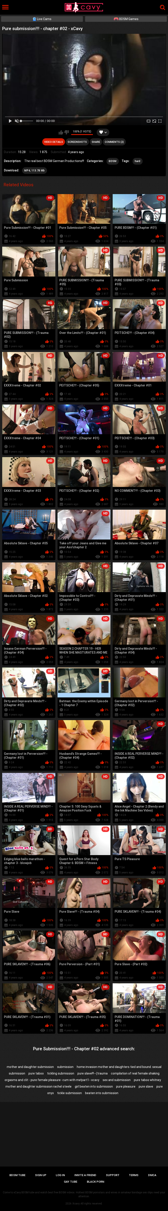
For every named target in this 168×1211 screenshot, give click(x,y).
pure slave (146, 1086)
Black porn (95, 1181)
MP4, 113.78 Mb (34, 170)
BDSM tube (17, 1175)
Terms (133, 1175)
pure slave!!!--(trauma (92, 1073)
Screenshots (77, 141)
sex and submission (117, 1080)
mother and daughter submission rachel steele (38, 1086)
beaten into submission (101, 1093)
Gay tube (70, 1181)
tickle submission (69, 1093)
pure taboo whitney (147, 1080)
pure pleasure (125, 1086)
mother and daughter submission (30, 1067)
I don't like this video (66, 132)
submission (65, 1067)
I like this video (61, 132)
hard (137, 161)
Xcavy (76, 1203)
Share (96, 141)
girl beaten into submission (94, 1086)
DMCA (152, 1175)
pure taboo (36, 1073)
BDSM (112, 161)
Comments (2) (114, 141)
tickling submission (60, 1073)
